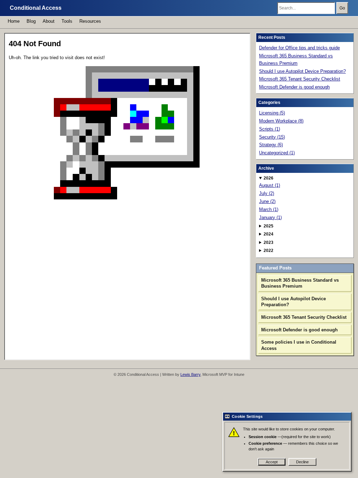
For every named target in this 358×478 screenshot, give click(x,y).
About (49, 21)
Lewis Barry (190, 374)
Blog (31, 21)
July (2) (266, 193)
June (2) (267, 201)
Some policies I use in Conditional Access (298, 345)
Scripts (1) (269, 129)
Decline (302, 462)
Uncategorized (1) (277, 152)
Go (342, 8)
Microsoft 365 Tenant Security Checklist (299, 79)
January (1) (270, 217)
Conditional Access (36, 8)
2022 (268, 250)
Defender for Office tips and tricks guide (299, 47)
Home (14, 21)
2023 (268, 242)
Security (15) (272, 137)
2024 (268, 234)
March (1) (268, 209)
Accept (272, 462)
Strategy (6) (271, 144)
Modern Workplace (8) (281, 121)
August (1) (269, 185)
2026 (268, 178)
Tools (67, 21)
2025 (268, 226)
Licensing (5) (272, 112)
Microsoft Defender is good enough (294, 87)
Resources (90, 21)
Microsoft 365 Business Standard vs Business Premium (296, 59)
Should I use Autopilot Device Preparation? (302, 71)
